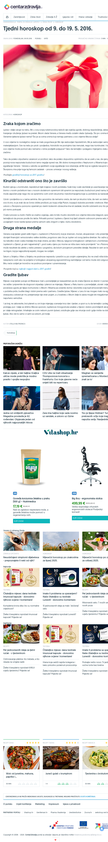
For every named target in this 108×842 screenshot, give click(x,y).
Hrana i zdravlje (85, 17)
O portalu (7, 804)
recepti (85, 590)
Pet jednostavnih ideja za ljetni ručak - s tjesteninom (19, 651)
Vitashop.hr (28, 812)
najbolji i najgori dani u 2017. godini (34, 268)
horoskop (11, 333)
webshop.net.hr (101, 812)
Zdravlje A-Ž (51, 17)
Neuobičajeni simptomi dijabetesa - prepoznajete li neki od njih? (21, 559)
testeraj (6, 590)
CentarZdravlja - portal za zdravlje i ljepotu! (21, 22)
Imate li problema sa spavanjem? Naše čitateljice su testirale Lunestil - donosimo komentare (60, 596)
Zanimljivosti (19, 17)
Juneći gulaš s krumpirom (59, 773)
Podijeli (38, 38)
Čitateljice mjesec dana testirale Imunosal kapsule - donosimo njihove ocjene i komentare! (19, 596)
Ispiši (46, 38)
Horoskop (59, 22)
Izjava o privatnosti (71, 804)
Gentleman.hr (41, 812)
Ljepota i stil (68, 17)
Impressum (54, 804)
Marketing (40, 804)
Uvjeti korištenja (23, 804)
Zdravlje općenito (11, 553)
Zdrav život (35, 17)
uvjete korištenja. (88, 796)
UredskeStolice (75, 812)
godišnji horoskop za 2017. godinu (28, 174)
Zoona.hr (88, 812)
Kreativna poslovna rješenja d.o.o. (88, 835)
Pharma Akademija (58, 812)
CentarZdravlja (23, 7)
